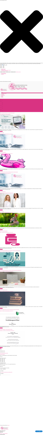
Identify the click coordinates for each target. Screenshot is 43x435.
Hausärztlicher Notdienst (5, 100)
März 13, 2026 (1, 232)
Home (2, 92)
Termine (2, 109)
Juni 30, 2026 (1, 114)
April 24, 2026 (1, 173)
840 (12, 212)
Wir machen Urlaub (2, 211)
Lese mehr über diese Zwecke (4, 70)
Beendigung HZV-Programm (3, 191)
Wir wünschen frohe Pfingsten (3, 152)
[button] (21, 32)
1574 (10, 173)
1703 (12, 271)
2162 (12, 291)
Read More (1, 131)
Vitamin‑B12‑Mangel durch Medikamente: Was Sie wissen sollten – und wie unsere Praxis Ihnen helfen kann (10, 250)
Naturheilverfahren (5, 104)
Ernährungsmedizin (5, 102)
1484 (12, 232)
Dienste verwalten (3, 69)
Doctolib (8, 425)
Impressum (2, 74)
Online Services (3, 95)
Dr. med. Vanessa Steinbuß (6, 114)
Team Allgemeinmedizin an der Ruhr (7, 153)
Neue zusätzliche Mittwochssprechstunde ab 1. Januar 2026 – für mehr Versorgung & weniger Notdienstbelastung (10, 270)
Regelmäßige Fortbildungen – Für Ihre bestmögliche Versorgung (6, 329)
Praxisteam (4, 106)
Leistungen (2, 101)
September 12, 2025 (2, 330)
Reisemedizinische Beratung (6, 103)
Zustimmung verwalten (2, 434)
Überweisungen (4, 110)
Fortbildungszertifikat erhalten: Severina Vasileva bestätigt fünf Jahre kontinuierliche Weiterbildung (9, 309)
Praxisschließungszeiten (3, 93)
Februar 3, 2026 (1, 271)
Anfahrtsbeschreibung (2, 354)
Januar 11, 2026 (1, 291)
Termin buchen (37, 431)
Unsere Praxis (2, 94)
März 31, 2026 (1, 212)
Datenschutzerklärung (3, 73)
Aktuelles (2, 99)
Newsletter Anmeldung (5, 108)
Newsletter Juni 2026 (2, 132)
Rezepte (2, 96)
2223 (13, 330)
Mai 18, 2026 (1, 153)
